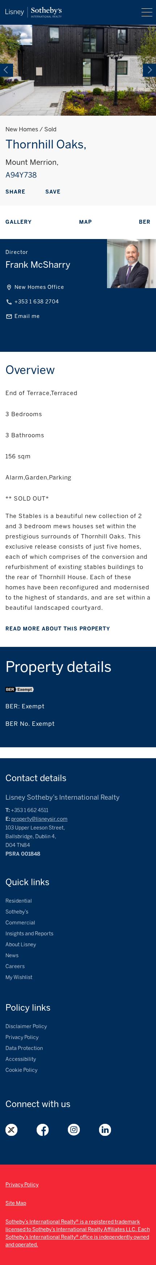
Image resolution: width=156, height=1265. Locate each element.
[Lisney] (33, 10)
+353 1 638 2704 (37, 302)
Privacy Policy (21, 1037)
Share (15, 192)
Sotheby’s (16, 912)
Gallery (18, 222)
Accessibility (20, 1059)
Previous (6, 70)
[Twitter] (11, 1130)
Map (85, 222)
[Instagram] (74, 1130)
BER (145, 222)
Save (53, 192)
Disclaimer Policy (26, 1026)
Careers (15, 966)
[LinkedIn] (62, 192)
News (12, 955)
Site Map (15, 1203)
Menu (146, 12)
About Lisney (20, 945)
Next (149, 70)
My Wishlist (18, 977)
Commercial (20, 923)
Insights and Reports (29, 934)
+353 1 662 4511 (29, 810)
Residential (18, 901)
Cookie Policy (21, 1070)
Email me (27, 316)
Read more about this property (57, 629)
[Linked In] (105, 1130)
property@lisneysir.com (39, 819)
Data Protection (24, 1048)
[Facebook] (39, 192)
